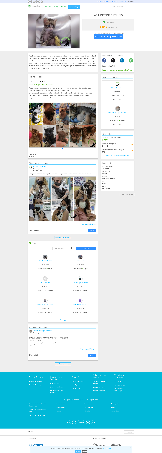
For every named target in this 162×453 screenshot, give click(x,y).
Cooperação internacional (37, 415)
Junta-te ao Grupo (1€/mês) (108, 36)
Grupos (64, 7)
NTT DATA (117, 381)
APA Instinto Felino (39, 167)
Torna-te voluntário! (99, 391)
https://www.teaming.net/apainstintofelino (117, 70)
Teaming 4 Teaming (99, 387)
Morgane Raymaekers (45, 304)
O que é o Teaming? (51, 7)
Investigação (115, 404)
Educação (59, 411)
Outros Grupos (115, 411)
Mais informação (106, 448)
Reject (84, 451)
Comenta (92, 231)
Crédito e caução (119, 385)
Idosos (113, 407)
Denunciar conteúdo (127, 194)
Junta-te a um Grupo (56, 387)
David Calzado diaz (45, 261)
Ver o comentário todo (88, 224)
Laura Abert (80, 261)
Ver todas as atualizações (62, 237)
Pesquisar (86, 248)
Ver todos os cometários (62, 364)
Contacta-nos (76, 388)
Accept (78, 451)
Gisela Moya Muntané (80, 283)
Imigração (87, 411)
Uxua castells (45, 283)
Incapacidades (60, 407)
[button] (62, 148)
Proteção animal (61, 404)
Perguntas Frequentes (78, 381)
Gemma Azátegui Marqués (42, 331)
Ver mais (63, 320)
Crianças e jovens (89, 407)
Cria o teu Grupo (55, 383)
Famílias (86, 404)
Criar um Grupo (74, 7)
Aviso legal (75, 385)
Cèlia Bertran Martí (80, 304)
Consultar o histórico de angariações (117, 155)
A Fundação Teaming (35, 381)
